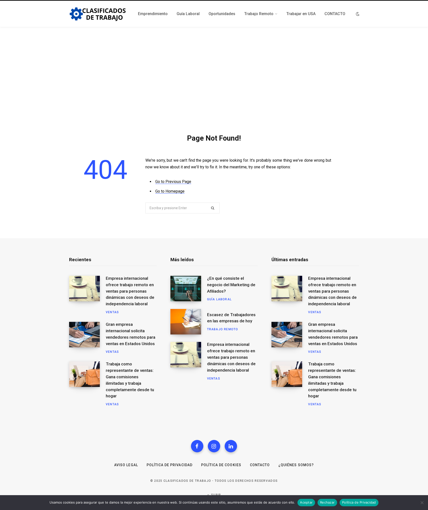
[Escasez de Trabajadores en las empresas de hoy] (188, 321)
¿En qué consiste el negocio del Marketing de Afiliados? (231, 285)
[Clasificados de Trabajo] (97, 14)
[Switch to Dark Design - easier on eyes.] (358, 14)
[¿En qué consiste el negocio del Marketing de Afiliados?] (188, 289)
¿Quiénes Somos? (296, 465)
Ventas (112, 312)
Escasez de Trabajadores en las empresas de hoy (231, 318)
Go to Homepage (170, 191)
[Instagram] (214, 446)
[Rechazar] (421, 502)
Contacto (260, 465)
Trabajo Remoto (222, 329)
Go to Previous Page (173, 181)
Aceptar (306, 502)
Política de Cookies (221, 465)
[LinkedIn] (231, 446)
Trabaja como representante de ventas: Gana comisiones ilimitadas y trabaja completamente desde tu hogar (130, 379)
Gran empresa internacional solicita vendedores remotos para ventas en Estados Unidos (130, 334)
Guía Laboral (219, 299)
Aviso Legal (126, 465)
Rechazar (327, 502)
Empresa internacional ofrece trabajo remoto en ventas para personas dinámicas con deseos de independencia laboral (130, 291)
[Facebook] (197, 446)
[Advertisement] (214, 78)
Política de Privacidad (169, 465)
